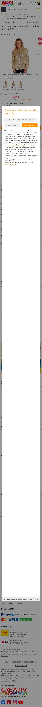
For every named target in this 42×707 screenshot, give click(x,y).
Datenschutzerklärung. (10, 164)
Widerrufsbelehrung (32, 599)
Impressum (7, 599)
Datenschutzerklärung (18, 599)
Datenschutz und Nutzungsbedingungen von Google (20, 145)
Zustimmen (29, 125)
